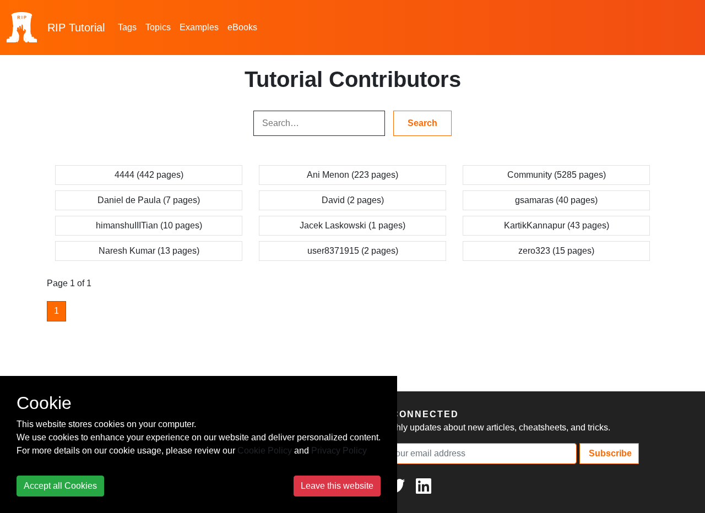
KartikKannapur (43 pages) (556, 225)
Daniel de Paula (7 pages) (148, 200)
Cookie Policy (264, 450)
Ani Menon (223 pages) (352, 174)
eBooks (242, 27)
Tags (127, 27)
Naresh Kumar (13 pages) (149, 250)
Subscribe (609, 453)
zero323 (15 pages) (556, 250)
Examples (199, 27)
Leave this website (337, 485)
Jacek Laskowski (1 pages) (352, 225)
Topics (158, 27)
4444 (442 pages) (149, 174)
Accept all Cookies (60, 485)
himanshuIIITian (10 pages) (149, 225)
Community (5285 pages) (556, 174)
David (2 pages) (353, 200)
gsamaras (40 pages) (556, 200)
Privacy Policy (339, 450)
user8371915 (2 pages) (352, 250)
